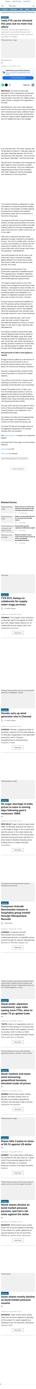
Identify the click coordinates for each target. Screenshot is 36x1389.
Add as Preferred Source (19, 78)
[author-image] (2, 608)
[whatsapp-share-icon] (2, 86)
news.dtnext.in (10, 435)
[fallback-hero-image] (7, 509)
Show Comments (18, 469)
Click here (4, 449)
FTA (20, 458)
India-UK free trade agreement (9, 458)
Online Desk (8, 923)
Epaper (8, 1)
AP (2, 1218)
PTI (2, 63)
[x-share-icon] (6, 86)
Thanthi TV (26, 1)
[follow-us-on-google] (33, 85)
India (21, 9)
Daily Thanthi (16, 1)
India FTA (24, 458)
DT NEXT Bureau (10, 608)
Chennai (4, 9)
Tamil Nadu (13, 9)
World (27, 9)
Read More (18, 633)
